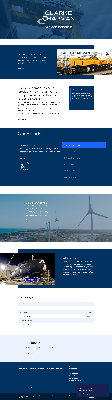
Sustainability (40, 368)
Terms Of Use (49, 395)
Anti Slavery (66, 395)
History (25, 368)
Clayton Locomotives (72, 145)
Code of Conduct (75, 395)
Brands (71, 366)
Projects (20, 371)
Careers (57, 368)
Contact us (21, 387)
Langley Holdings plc (36, 110)
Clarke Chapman (22, 366)
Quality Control (50, 368)
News (61, 368)
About (20, 368)
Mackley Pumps (70, 177)
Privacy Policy (40, 395)
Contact (20, 385)
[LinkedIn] (32, 388)
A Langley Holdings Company (25, 395)
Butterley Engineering (72, 158)
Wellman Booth (70, 151)
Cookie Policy (57, 395)
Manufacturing (32, 368)
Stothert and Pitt (70, 171)
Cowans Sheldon (70, 164)
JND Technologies (73, 378)
